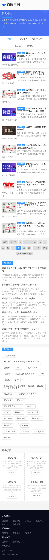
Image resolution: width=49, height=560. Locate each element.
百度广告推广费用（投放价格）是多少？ (21, 329)
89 (19, 248)
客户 (17, 380)
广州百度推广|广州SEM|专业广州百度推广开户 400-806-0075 (31, 205)
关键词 (7, 374)
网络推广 (8, 425)
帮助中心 (11, 39)
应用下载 (5, 524)
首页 (5, 242)
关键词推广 (22, 418)
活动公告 (28, 533)
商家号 (7, 437)
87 (8, 248)
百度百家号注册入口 (12, 406)
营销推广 (31, 46)
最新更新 (16, 542)
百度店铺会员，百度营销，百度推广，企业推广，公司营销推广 (23, 387)
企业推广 (18, 46)
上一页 (13, 242)
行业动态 (16, 533)
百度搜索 (8, 400)
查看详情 (12, 472)
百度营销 (25, 431)
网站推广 (19, 412)
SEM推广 (23, 39)
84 (40, 242)
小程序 (25, 425)
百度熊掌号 (39, 431)
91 (29, 248)
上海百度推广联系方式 (26, 394)
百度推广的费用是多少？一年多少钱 (19, 298)
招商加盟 (16, 524)
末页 (45, 248)
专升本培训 (33, 412)
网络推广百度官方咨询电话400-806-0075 (21, 362)
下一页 (36, 248)
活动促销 (28, 521)
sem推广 (30, 406)
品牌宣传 (5, 521)
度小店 (7, 412)
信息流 (7, 380)
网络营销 (8, 394)
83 (35, 242)
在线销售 (16, 521)
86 (3, 248)
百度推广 (21, 400)
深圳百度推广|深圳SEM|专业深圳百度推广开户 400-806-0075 (31, 184)
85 (45, 242)
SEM (42, 374)
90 (24, 248)
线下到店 (39, 521)
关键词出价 (37, 418)
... (29, 242)
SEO (19, 368)
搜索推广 (8, 368)
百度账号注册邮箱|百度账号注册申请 (19, 284)
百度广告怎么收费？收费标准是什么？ (20, 312)
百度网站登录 (10, 431)
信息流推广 (37, 39)
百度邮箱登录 (10, 356)
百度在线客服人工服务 (24, 374)
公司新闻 (5, 533)
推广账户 (8, 418)
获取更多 (36, 495)
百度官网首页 (32, 368)
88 (13, 248)
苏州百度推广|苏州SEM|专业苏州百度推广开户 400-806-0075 (31, 225)
